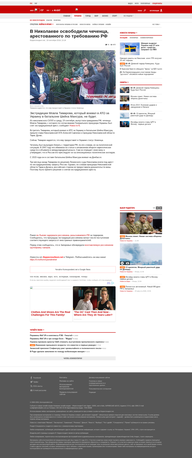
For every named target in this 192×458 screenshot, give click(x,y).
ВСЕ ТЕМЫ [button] (156, 24)
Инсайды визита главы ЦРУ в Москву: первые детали (143, 123)
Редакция (92, 392)
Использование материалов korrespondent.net (66, 387)
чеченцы (84, 277)
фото (56, 277)
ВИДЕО (130, 3)
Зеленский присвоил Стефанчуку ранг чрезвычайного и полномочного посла (68, 348)
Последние (123, 38)
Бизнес (105, 15)
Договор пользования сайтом (99, 377)
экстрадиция (63, 277)
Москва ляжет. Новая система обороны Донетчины (143, 97)
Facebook (37, 378)
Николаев (43, 277)
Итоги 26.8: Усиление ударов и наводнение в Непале (144, 106)
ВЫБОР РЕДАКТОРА (127, 207)
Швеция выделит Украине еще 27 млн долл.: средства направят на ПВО (150, 46)
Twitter (35, 382)
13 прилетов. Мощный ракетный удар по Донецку (143, 114)
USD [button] (48, 10)
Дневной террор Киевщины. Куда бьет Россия (145, 89)
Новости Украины (127, 32)
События (49, 20)
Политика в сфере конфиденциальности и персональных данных (97, 383)
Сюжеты (123, 82)
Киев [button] (31, 10)
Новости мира (125, 281)
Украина (77, 15)
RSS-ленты (37, 386)
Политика (57, 20)
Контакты (63, 378)
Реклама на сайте (66, 381)
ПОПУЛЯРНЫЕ (145, 3)
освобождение (74, 277)
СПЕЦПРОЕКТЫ (157, 3)
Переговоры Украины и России (67, 24)
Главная (66, 15)
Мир (96, 15)
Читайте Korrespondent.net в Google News (73, 269)
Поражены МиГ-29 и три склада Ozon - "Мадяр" (54, 339)
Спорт (114, 15)
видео (50, 277)
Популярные (134, 38)
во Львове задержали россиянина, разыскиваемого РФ (63, 235)
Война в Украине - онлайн (101, 24)
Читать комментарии (73, 358)
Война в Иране (75, 24)
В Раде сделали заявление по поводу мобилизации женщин (60, 351)
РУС (31, 3)
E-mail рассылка (39, 390)
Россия (36, 277)
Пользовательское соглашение (100, 389)
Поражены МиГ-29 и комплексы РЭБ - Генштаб (54, 335)
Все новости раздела (37, 20)
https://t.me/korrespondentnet (43, 259)
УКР (36, 3)
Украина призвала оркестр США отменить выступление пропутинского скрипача (69, 342)
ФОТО (137, 3)
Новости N (75, 125)
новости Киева (85, 24)
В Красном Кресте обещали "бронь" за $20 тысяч (141, 69)
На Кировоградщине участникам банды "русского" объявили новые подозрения (138, 73)
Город (88, 15)
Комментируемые (146, 38)
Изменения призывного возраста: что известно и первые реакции (66, 345)
